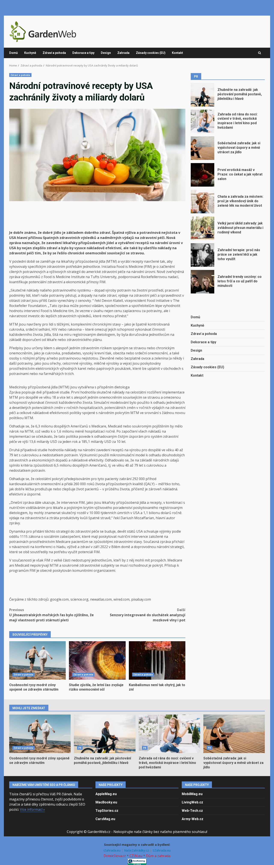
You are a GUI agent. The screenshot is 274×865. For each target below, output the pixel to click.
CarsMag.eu (105, 819)
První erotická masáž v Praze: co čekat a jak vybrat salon (202, 175)
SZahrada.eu (162, 850)
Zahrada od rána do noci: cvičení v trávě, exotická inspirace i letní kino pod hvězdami (202, 121)
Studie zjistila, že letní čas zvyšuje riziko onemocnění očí (97, 660)
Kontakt (177, 53)
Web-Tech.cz (192, 811)
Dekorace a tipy (83, 53)
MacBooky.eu (106, 802)
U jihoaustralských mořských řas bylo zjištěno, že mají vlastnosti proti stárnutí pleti (51, 614)
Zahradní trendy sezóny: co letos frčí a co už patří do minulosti (202, 281)
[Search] (259, 53)
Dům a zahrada (158, 855)
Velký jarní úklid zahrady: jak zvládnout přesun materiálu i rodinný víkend (202, 228)
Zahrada (123, 53)
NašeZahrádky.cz (137, 850)
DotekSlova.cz (115, 855)
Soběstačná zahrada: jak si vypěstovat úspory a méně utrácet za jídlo (202, 148)
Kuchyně (30, 53)
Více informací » (32, 809)
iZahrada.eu (112, 850)
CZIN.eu (136, 855)
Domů (13, 53)
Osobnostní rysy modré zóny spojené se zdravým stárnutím (37, 660)
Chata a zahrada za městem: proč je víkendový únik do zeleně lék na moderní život (202, 201)
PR (79, 747)
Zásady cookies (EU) (150, 53)
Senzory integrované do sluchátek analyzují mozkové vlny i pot (147, 614)
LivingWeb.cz (192, 802)
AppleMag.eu (106, 794)
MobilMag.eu (192, 794)
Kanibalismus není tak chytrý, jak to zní (157, 660)
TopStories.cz (106, 811)
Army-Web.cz (192, 819)
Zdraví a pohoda (54, 53)
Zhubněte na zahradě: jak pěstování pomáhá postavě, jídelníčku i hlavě (202, 94)
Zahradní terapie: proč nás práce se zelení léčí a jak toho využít (202, 255)
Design (106, 53)
